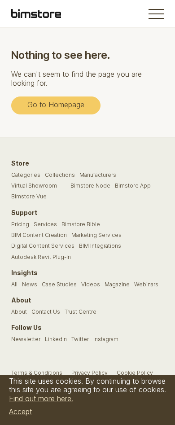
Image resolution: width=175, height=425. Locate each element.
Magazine (117, 284)
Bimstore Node (90, 186)
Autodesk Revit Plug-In (41, 257)
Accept (20, 411)
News (29, 284)
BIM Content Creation (39, 235)
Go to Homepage (55, 104)
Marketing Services (96, 235)
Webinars (146, 284)
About (19, 312)
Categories (25, 175)
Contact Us (45, 312)
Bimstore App (133, 186)
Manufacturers (97, 175)
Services (45, 224)
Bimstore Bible (80, 224)
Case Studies (59, 284)
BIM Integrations (100, 246)
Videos (90, 284)
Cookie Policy (135, 373)
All (14, 284)
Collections (60, 175)
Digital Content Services (42, 246)
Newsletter (25, 339)
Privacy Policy (89, 373)
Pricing (20, 224)
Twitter (80, 339)
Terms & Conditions (36, 373)
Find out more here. (41, 398)
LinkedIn (56, 339)
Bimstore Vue (29, 196)
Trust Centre (80, 312)
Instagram (105, 339)
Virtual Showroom (34, 186)
